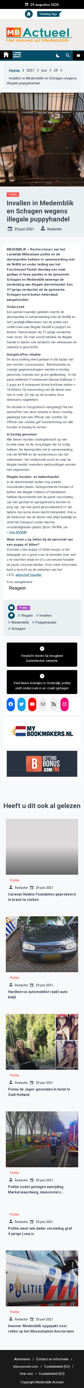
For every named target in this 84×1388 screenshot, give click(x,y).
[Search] (68, 55)
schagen (18, 629)
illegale (27, 615)
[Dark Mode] (58, 55)
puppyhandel (45, 622)
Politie (13, 194)
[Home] (6, 54)
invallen (45, 615)
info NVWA (17, 532)
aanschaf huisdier (28, 575)
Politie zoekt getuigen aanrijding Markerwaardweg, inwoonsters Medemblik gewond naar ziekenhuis (38, 1192)
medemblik (20, 622)
